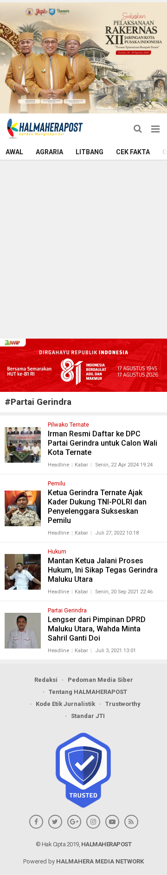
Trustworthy (123, 704)
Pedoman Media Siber (100, 680)
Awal (14, 152)
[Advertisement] (83, 248)
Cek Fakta (133, 152)
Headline (58, 465)
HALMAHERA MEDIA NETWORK (100, 861)
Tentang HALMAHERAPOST (88, 692)
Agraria (49, 152)
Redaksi (46, 680)
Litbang (89, 152)
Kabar (81, 465)
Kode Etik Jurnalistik (65, 704)
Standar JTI (88, 716)
